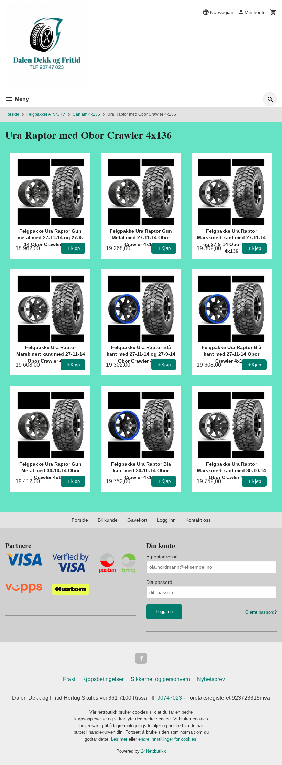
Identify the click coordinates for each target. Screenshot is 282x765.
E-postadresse (162, 556)
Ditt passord (159, 582)
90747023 (169, 698)
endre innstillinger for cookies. (168, 739)
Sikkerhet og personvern (160, 679)
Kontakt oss (198, 520)
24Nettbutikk (153, 751)
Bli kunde (108, 520)
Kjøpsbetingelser (103, 679)
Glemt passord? (261, 612)
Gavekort (137, 520)
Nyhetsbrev (211, 679)
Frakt (69, 679)
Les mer (120, 739)
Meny (21, 99)
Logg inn (166, 520)
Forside (12, 114)
